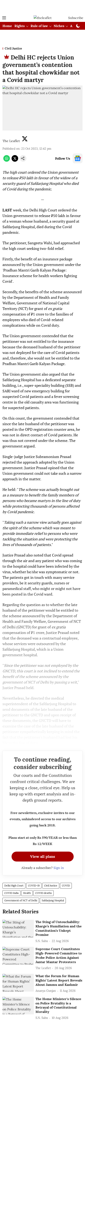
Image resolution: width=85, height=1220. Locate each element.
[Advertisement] (42, 7)
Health (27, 893)
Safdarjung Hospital (53, 900)
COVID (66, 885)
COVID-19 (34, 885)
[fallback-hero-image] (18, 929)
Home (7, 26)
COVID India (11, 893)
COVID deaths (43, 893)
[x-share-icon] (15, 160)
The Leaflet (11, 141)
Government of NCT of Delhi (20, 900)
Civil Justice (50, 885)
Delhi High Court (14, 885)
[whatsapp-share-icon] (6, 160)
